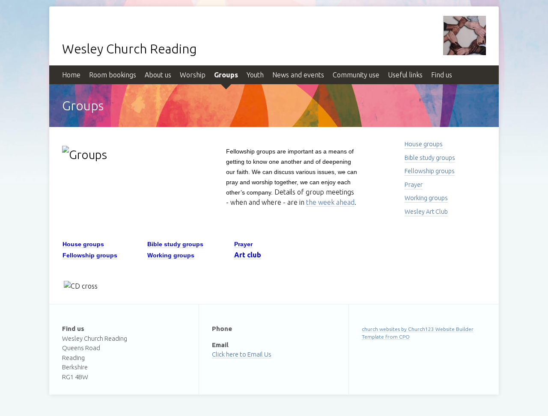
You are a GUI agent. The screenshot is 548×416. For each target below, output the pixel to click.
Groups (226, 75)
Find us (441, 75)
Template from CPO (386, 336)
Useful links (405, 75)
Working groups (426, 198)
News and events (298, 75)
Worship (193, 75)
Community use (356, 75)
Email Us (259, 354)
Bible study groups (430, 157)
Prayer (414, 184)
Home (71, 75)
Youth (255, 75)
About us (158, 75)
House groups (424, 144)
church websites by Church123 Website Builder (418, 329)
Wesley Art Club (426, 211)
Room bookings (112, 75)
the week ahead (330, 202)
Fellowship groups (430, 171)
